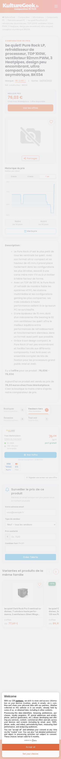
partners (19, 701)
